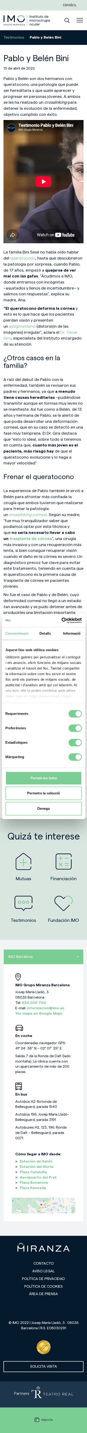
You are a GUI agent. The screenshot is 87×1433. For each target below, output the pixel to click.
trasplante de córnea (31, 539)
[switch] (75, 728)
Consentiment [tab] (16, 633)
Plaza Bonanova (34, 1182)
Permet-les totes (43, 778)
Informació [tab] (72, 633)
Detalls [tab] (45, 633)
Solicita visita (43, 1366)
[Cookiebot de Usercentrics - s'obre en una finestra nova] (62, 620)
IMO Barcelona (20, 957)
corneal (28, 515)
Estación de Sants (36, 1161)
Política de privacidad (43, 1279)
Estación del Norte (37, 1167)
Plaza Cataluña (33, 1172)
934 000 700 (34, 1003)
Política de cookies (43, 1286)
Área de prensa (43, 1294)
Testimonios (13, 37)
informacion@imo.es (45, 1008)
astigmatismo (22, 326)
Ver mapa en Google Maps (38, 1013)
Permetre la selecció (43, 793)
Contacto (43, 1263)
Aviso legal (43, 1271)
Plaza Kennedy (33, 1188)
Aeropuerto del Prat (38, 1177)
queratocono (22, 258)
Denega (43, 808)
